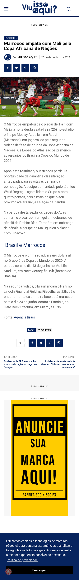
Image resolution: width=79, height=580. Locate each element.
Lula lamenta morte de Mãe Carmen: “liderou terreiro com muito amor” (58, 364)
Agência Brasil (24, 317)
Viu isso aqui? (27, 57)
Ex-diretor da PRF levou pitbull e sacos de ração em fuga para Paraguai (20, 364)
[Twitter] (16, 68)
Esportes (11, 38)
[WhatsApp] (34, 68)
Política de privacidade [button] (22, 560)
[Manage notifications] (8, 571)
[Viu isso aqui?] (8, 57)
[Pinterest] (25, 68)
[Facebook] (8, 68)
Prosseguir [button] (39, 570)
